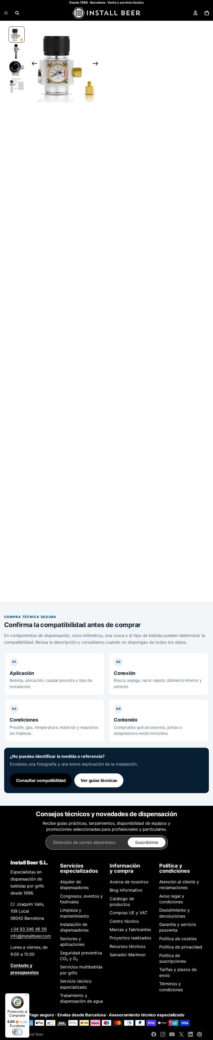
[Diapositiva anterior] (33, 64)
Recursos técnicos (127, 946)
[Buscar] (17, 13)
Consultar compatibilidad (41, 780)
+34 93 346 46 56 (28, 929)
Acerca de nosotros (129, 881)
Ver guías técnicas (99, 780)
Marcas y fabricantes (130, 929)
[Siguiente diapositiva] (97, 64)
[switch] (17, 1032)
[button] (65, 64)
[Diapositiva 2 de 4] (16, 51)
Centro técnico (124, 921)
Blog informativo (126, 890)
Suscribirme (146, 842)
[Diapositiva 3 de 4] (16, 68)
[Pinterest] (199, 1034)
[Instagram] (163, 1034)
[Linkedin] (190, 1034)
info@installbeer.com (30, 936)
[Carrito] (206, 13)
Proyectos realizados (130, 937)
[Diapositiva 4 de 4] (16, 85)
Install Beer (34, 1034)
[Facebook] (154, 1034)
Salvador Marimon (127, 954)
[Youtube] (172, 1034)
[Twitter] (181, 1034)
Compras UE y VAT (128, 912)
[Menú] (6, 13)
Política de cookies (178, 938)
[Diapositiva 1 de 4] (16, 34)
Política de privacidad (180, 946)
